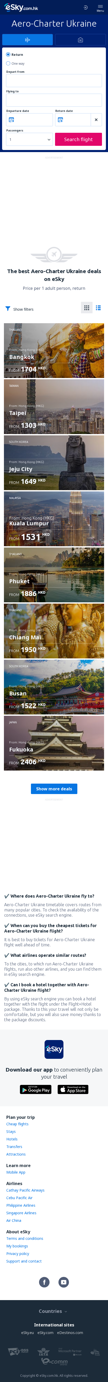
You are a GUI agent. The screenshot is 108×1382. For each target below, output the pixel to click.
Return (17, 54)
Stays (11, 1131)
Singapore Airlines (21, 1212)
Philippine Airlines (20, 1205)
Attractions (16, 1154)
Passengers (14, 130)
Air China (13, 1220)
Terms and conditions (24, 1238)
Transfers (14, 1146)
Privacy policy (17, 1253)
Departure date (17, 111)
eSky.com (45, 1332)
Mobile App (15, 1172)
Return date (64, 111)
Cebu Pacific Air (19, 1197)
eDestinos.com (70, 1332)
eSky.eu (27, 1332)
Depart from (15, 72)
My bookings (17, 1245)
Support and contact (24, 1261)
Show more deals (54, 789)
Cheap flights (17, 1123)
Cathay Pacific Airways (25, 1190)
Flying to (12, 91)
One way (18, 63)
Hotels (12, 1139)
